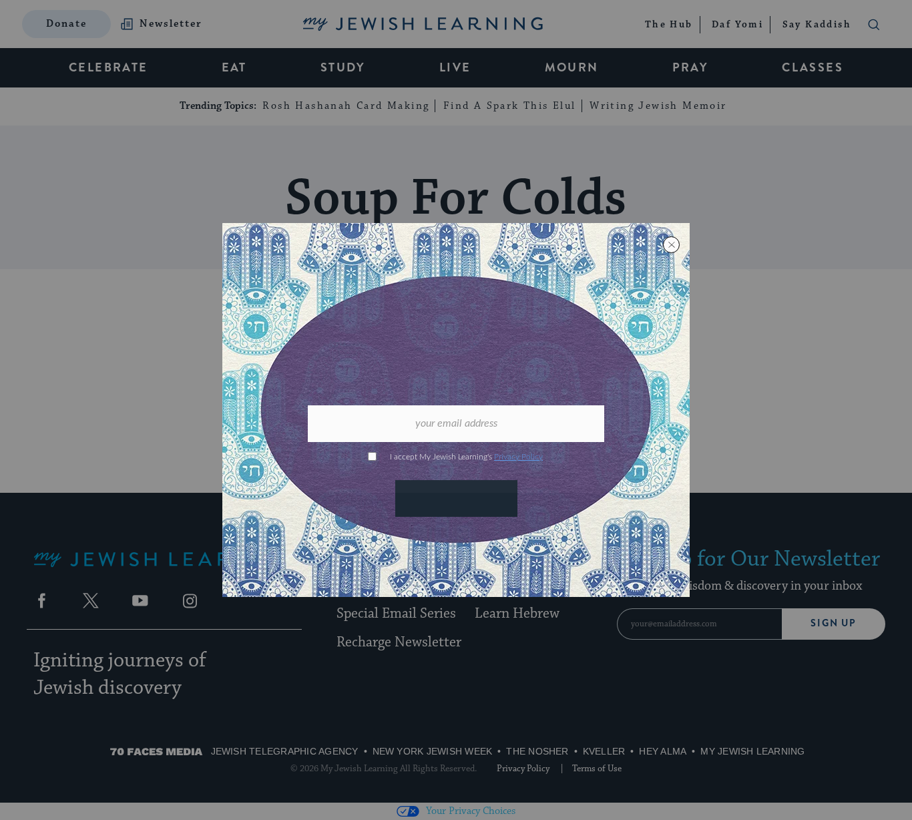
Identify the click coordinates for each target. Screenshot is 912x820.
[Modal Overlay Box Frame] (456, 410)
